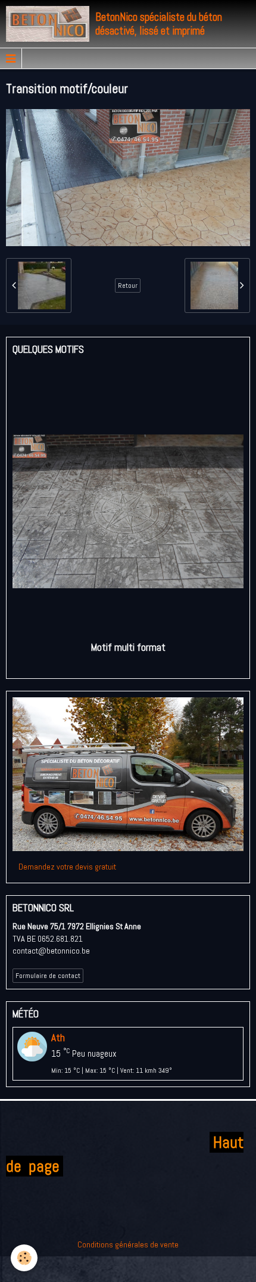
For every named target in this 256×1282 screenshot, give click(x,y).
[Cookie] (24, 1257)
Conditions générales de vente (128, 1244)
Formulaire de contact (47, 975)
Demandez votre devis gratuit (67, 866)
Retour (128, 285)
